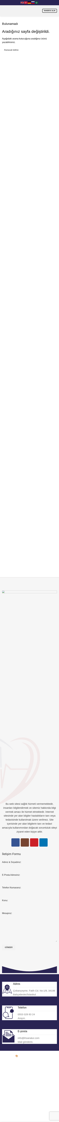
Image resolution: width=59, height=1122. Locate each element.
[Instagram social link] (25, 842)
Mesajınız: (7, 913)
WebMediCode (26, 1056)
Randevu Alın (49, 10)
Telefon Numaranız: (11, 887)
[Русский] (33, 2)
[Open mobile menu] (5, 11)
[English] (22, 2)
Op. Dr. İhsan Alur (10, 1052)
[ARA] (54, 50)
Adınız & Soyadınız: (11, 862)
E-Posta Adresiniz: (11, 875)
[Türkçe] (26, 2)
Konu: (5, 900)
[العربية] (36, 2)
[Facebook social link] (15, 842)
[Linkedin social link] (43, 842)
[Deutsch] (29, 2)
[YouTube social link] (34, 842)
